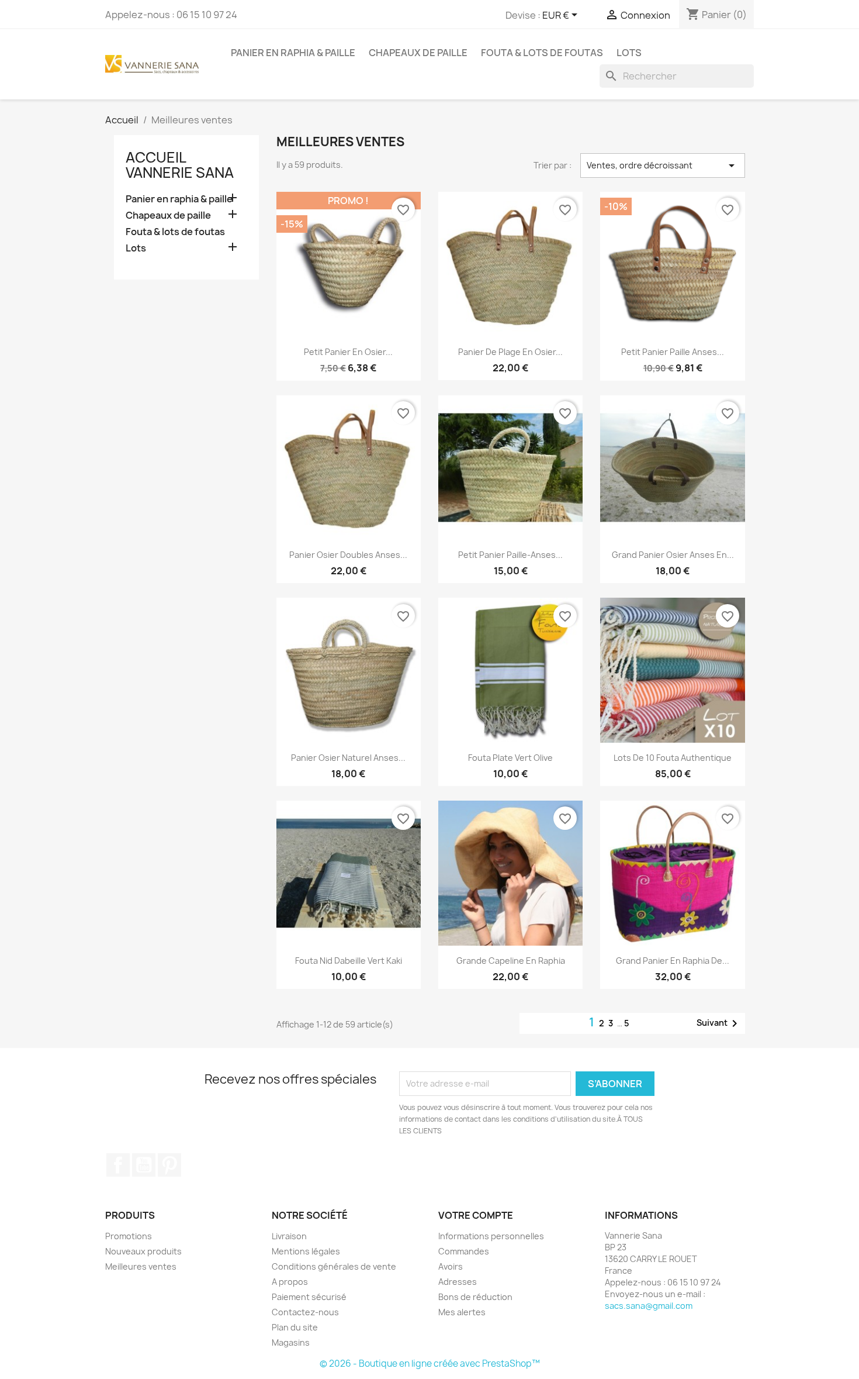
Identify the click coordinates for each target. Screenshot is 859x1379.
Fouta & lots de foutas (542, 52)
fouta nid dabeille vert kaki (348, 960)
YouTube (143, 1165)
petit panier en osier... (348, 351)
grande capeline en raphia (510, 960)
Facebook (118, 1165)
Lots (629, 52)
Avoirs (450, 1266)
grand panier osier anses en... (673, 554)
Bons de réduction (475, 1296)
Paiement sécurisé (309, 1296)
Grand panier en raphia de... (672, 960)
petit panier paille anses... (672, 351)
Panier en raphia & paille (293, 52)
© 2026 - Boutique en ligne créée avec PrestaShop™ (430, 1363)
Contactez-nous (305, 1312)
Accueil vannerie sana (180, 164)
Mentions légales (306, 1251)
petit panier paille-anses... (510, 554)
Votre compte (475, 1215)
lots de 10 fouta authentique (673, 757)
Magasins (291, 1342)
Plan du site (295, 1327)
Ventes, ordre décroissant (663, 165)
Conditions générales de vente (334, 1266)
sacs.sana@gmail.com (648, 1305)
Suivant (719, 1023)
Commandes (463, 1251)
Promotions (128, 1236)
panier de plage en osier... (510, 351)
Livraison (289, 1236)
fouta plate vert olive (510, 757)
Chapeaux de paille (418, 52)
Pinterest (169, 1165)
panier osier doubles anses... (348, 554)
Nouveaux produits (143, 1251)
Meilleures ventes (140, 1266)
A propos (290, 1281)
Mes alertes (462, 1312)
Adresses (457, 1281)
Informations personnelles (491, 1236)
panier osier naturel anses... (348, 757)
